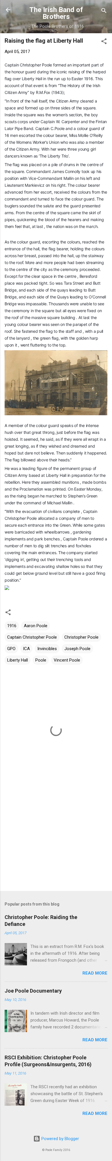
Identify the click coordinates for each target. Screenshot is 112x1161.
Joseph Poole (77, 648)
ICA (26, 648)
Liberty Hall (17, 660)
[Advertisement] (56, 842)
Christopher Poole (81, 637)
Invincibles (47, 648)
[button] (104, 42)
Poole (40, 660)
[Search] (104, 11)
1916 (11, 625)
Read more (94, 973)
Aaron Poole (35, 625)
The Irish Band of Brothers (56, 13)
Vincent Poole (67, 660)
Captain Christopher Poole (32, 637)
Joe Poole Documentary (33, 991)
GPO (11, 648)
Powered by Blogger (59, 1138)
